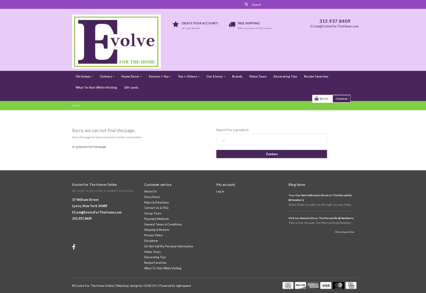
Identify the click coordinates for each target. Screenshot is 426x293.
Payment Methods (156, 219)
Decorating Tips (285, 76)
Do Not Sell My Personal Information (168, 246)
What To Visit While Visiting (96, 87)
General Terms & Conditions (163, 224)
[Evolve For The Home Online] (116, 41)
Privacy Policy (153, 235)
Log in (220, 191)
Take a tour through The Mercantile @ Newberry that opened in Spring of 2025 (341, 223)
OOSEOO (150, 285)
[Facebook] (74, 248)
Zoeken (272, 154)
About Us (150, 191)
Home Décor (130, 76)
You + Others (188, 76)
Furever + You (159, 76)
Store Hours (152, 197)
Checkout (341, 98)
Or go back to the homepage (89, 146)
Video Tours (258, 76)
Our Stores (214, 76)
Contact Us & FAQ (156, 208)
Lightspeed (183, 285)
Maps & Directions (156, 202)
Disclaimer (151, 241)
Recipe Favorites (316, 76)
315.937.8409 (82, 218)
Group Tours (152, 213)
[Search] (246, 4)
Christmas (83, 76)
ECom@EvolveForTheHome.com (97, 212)
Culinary (106, 76)
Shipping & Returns (157, 229)
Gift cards (131, 87)
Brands (237, 76)
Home (76, 105)
